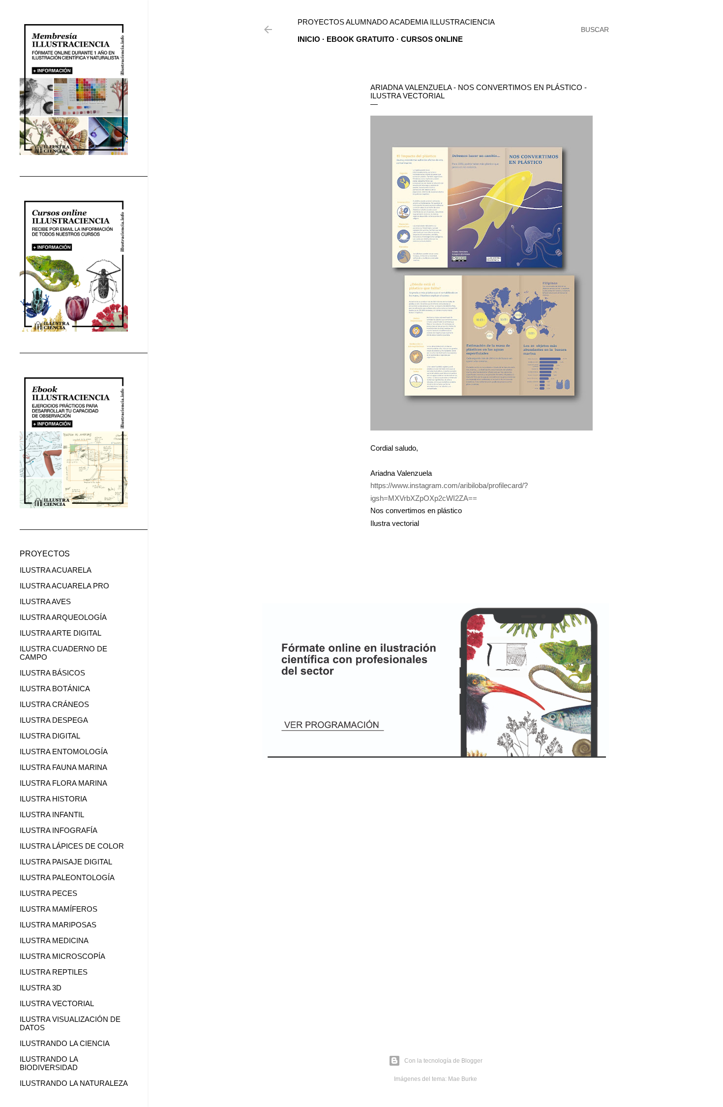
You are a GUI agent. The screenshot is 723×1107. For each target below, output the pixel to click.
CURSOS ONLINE (432, 39)
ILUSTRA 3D (40, 988)
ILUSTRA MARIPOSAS (58, 925)
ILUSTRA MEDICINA (54, 940)
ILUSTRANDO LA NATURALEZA (74, 1083)
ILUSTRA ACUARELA (55, 570)
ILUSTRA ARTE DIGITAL (60, 633)
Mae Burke (462, 1079)
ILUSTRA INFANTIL (52, 814)
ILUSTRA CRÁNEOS (54, 704)
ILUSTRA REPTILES (54, 972)
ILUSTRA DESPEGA (54, 720)
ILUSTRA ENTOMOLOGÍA (64, 751)
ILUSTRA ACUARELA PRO (64, 586)
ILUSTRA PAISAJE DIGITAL (66, 862)
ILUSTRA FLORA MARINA (63, 783)
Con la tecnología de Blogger (443, 1060)
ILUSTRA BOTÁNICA (55, 688)
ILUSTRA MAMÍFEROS (58, 909)
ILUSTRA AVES (45, 601)
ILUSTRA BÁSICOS (52, 673)
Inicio (309, 39)
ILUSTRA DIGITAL (50, 736)
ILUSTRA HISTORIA (53, 799)
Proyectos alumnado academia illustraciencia (396, 22)
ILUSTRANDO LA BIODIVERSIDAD (49, 1063)
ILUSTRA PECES (48, 893)
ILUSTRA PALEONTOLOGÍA (67, 877)
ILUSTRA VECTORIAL (57, 1003)
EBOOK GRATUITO (360, 39)
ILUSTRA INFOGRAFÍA (58, 830)
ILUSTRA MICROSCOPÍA (62, 956)
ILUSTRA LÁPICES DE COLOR (72, 846)
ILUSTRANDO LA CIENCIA (65, 1043)
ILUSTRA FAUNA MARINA (63, 767)
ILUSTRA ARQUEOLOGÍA (63, 617)
